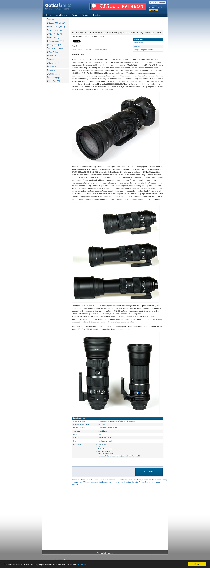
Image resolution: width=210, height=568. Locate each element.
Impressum (153, 5)
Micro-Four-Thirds (56, 48)
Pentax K (52, 56)
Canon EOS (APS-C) (57, 23)
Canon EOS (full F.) (57, 27)
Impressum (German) (63, 560)
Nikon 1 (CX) (54, 38)
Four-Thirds (53, 52)
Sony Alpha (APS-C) (57, 41)
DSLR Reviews (55, 74)
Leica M (52, 70)
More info (81, 564)
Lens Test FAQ (54, 81)
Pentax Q (52, 59)
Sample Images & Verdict (143, 50)
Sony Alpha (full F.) (56, 45)
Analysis (137, 46)
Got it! (197, 564)
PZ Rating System (56, 78)
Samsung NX (54, 63)
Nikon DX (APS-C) (56, 30)
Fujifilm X (52, 67)
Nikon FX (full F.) (55, 34)
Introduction (138, 43)
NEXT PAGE (149, 472)
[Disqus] (117, 517)
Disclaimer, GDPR (155, 7)
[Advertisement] (56, 121)
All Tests (52, 19)
